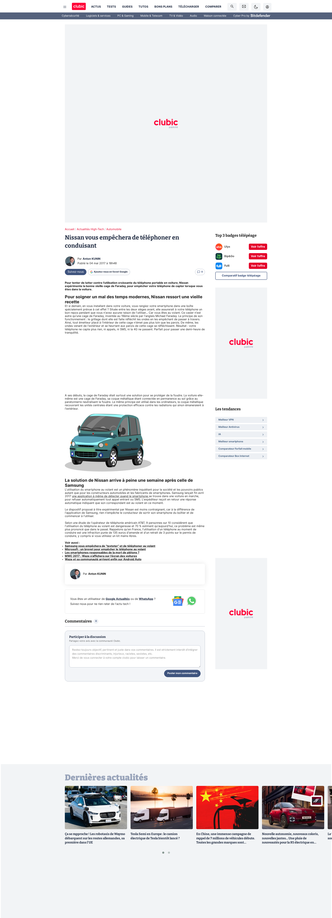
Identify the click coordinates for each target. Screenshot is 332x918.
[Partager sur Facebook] (323, 888)
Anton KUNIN (91, 258)
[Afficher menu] (65, 7)
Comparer (213, 6)
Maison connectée (215, 16)
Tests (111, 6)
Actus (96, 6)
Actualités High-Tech (90, 229)
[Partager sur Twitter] (323, 899)
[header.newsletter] (244, 6)
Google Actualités (118, 599)
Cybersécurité (70, 16)
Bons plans (163, 6)
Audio (193, 16)
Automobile (113, 229)
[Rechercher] (232, 6)
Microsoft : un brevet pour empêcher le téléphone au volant (105, 549)
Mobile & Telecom (151, 16)
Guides (127, 6)
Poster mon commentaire (182, 673)
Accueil (69, 229)
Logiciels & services (98, 16)
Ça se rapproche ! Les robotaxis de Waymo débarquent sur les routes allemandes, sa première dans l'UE (95, 838)
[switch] (256, 7)
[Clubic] (79, 7)
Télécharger (188, 6)
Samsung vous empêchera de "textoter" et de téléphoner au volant (110, 546)
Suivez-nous (76, 271)
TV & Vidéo (176, 16)
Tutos (143, 6)
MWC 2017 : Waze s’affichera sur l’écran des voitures (101, 556)
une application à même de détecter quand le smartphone (110, 496)
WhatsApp (146, 599)
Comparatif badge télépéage (241, 275)
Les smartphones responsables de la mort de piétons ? (102, 552)
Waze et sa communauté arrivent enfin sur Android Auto (103, 559)
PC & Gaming (125, 16)
